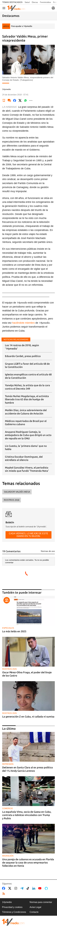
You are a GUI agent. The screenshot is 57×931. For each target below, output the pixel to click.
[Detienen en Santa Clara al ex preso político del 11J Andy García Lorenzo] (28, 747)
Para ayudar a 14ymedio (21, 26)
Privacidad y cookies (12, 907)
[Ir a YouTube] (40, 888)
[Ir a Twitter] (10, 888)
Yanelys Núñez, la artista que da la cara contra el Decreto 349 (27, 387)
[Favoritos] (4, 100)
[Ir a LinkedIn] (34, 888)
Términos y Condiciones (14, 912)
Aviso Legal (35, 907)
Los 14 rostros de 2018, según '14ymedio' (22, 347)
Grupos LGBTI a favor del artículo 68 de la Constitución (27, 365)
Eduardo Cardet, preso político (23, 356)
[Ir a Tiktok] (28, 888)
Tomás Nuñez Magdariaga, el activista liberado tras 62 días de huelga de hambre (27, 399)
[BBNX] (13, 922)
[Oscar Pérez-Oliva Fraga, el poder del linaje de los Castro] (28, 652)
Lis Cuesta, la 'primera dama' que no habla (26, 447)
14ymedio (7, 902)
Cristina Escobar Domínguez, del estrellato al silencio (24, 458)
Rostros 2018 (11, 500)
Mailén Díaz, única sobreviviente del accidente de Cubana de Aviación (26, 412)
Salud (27, 2)
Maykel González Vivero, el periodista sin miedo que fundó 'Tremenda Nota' (27, 469)
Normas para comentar (41, 902)
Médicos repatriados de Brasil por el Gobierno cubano (25, 423)
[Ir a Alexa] (47, 888)
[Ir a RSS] (4, 893)
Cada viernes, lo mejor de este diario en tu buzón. (28, 534)
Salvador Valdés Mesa (17, 492)
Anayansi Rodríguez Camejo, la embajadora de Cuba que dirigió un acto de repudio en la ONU (28, 435)
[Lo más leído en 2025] (28, 611)
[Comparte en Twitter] (20, 100)
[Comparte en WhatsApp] (25, 100)
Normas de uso (48, 551)
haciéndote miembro (23, 322)
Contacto (34, 912)
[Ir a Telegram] (22, 888)
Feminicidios (45, 2)
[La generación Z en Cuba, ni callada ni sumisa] (28, 696)
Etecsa (35, 2)
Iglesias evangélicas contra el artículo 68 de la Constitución (28, 376)
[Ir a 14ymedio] (16, 8)
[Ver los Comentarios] (9, 100)
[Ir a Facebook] (4, 888)
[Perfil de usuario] (53, 8)
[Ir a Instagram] (16, 888)
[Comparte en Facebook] (14, 100)
